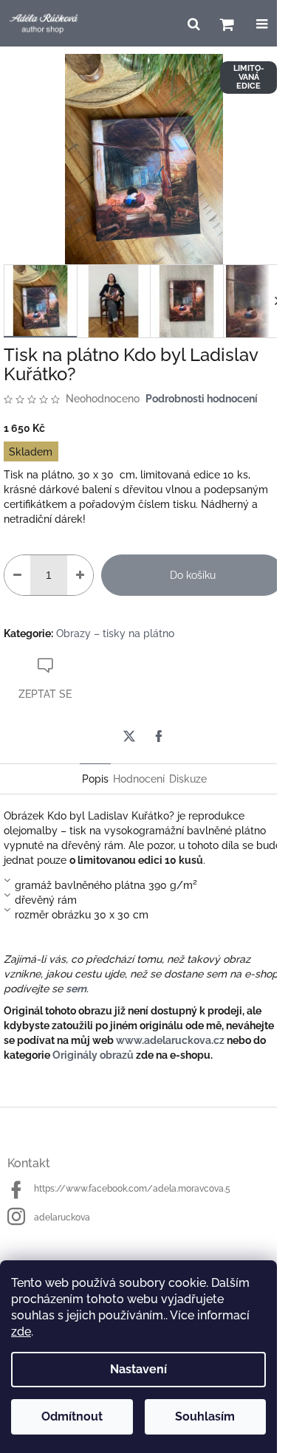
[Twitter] (129, 736)
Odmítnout (72, 1416)
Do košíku (193, 575)
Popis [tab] (95, 779)
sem (76, 989)
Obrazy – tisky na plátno (115, 633)
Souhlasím (205, 1416)
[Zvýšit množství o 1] (80, 575)
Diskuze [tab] (188, 779)
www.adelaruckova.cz (170, 1040)
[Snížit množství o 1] (17, 575)
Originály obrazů (93, 1055)
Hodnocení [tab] (139, 779)
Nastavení (138, 1369)
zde (21, 1332)
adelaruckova (62, 1217)
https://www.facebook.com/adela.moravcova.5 (132, 1189)
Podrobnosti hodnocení (201, 399)
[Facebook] (158, 736)
